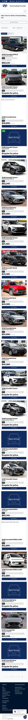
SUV (3, 687)
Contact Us (4, 708)
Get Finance (14, 66)
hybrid (3, 689)
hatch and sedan (6, 692)
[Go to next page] (22, 677)
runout (4, 696)
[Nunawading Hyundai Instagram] (5, 1)
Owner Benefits (18, 693)
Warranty (17, 690)
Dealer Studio (10, 718)
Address (13, 1)
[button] (25, 11)
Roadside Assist (18, 692)
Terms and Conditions (7, 710)
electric (4, 690)
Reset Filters (4, 33)
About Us (4, 705)
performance (5, 693)
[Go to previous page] (6, 677)
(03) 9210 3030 (21, 1)
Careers (4, 707)
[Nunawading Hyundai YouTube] (7, 1)
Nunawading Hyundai (18, 6)
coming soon (5, 698)
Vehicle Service (18, 687)
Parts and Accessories (20, 689)
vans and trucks (6, 695)
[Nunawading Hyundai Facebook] (3, 1)
